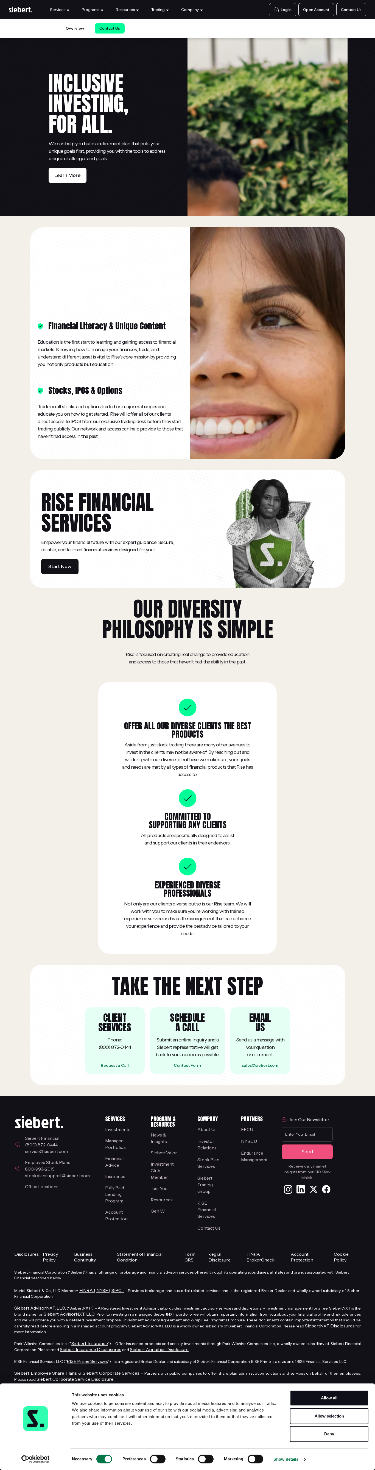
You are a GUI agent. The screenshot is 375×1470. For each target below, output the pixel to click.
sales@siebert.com (260, 1065)
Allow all (329, 1398)
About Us (207, 1129)
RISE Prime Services (87, 1361)
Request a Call (115, 1065)
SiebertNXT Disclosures (330, 1326)
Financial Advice (114, 1162)
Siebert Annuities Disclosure (159, 1349)
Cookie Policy (341, 1257)
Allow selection (329, 1416)
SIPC (117, 1290)
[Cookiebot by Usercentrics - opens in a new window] (36, 1459)
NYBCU (249, 1141)
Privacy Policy (50, 1257)
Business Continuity (85, 1257)
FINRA (86, 1290)
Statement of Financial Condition (140, 1257)
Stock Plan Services (208, 1163)
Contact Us (109, 28)
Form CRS (189, 1257)
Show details (285, 1459)
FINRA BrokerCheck (261, 1257)
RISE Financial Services (206, 1209)
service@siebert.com (46, 1151)
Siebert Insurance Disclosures (90, 1349)
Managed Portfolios (115, 1144)
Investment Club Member (162, 1170)
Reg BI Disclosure (219, 1257)
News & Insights (159, 1138)
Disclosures (26, 1254)
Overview (75, 28)
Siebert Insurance (89, 1343)
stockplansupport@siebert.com (57, 1175)
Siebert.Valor (164, 1152)
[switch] (158, 1459)
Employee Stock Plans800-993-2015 (47, 1166)
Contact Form (187, 1065)
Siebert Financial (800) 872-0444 (43, 1141)
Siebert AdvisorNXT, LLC (39, 1308)
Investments (117, 1129)
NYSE (102, 1290)
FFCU (247, 1129)
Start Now (59, 566)
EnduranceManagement (254, 1156)
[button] (60, 9)
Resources (162, 1199)
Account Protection (116, 1215)
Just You (159, 1188)
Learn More (67, 175)
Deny (329, 1434)
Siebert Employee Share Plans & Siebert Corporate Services (76, 1373)
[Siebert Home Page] (21, 10)
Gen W (158, 1211)
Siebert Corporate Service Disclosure (75, 1379)
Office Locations (41, 1186)
